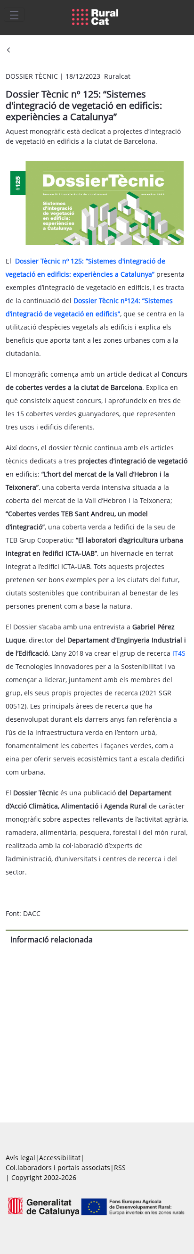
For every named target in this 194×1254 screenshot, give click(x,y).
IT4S (179, 653)
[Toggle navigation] (14, 15)
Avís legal (20, 1157)
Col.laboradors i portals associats (58, 1167)
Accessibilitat (60, 1157)
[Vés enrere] (8, 51)
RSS (120, 1167)
